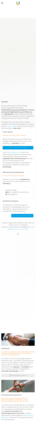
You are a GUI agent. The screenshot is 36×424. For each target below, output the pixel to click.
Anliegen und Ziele (11, 126)
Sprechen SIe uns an (19, 375)
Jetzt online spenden (19, 147)
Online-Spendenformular (14, 152)
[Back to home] (18, 3)
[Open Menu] (2, 3)
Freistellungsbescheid (24, 215)
